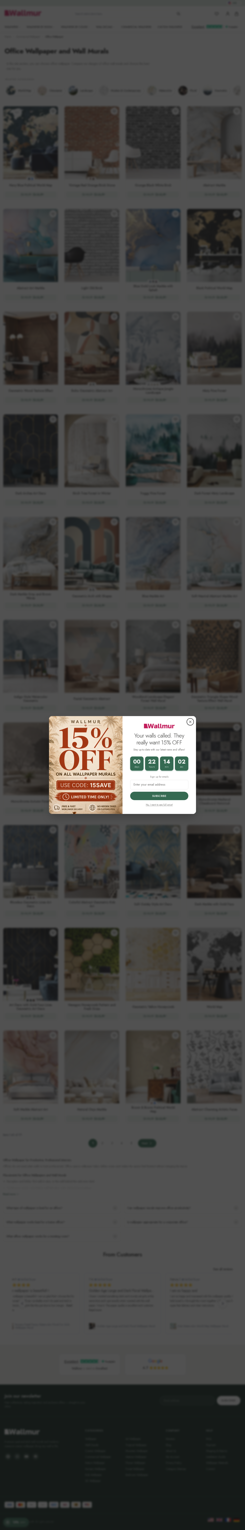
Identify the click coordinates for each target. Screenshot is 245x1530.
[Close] (190, 721)
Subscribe (159, 796)
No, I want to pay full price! (159, 804)
